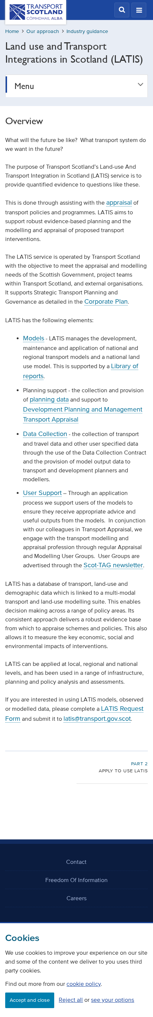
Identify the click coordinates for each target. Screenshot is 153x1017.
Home (12, 31)
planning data (49, 399)
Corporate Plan (106, 301)
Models (33, 338)
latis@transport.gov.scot (97, 718)
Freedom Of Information (76, 879)
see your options (112, 999)
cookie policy (83, 983)
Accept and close (30, 1000)
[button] (121, 10)
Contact (76, 861)
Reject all (71, 999)
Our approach (42, 31)
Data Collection (45, 433)
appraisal (119, 202)
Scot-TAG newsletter (113, 565)
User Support (42, 492)
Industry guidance (87, 31)
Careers (76, 898)
